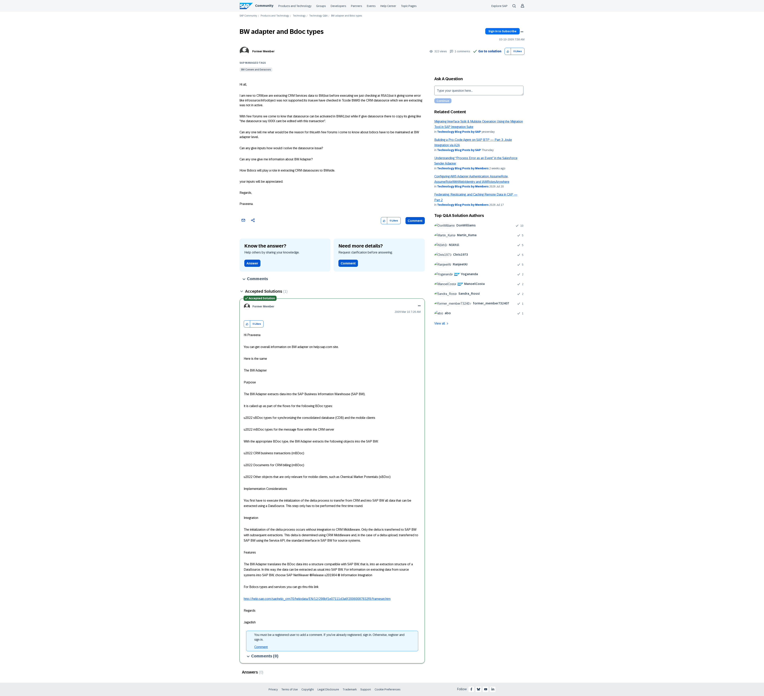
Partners (356, 6)
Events (371, 6)
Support (365, 689)
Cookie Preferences (388, 689)
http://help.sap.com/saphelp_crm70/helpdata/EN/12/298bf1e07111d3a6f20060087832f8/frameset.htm (317, 598)
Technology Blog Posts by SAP (459, 131)
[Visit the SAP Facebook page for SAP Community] (471, 689)
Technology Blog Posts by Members (463, 168)
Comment (415, 220)
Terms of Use (289, 689)
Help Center (388, 6)
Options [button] (521, 31)
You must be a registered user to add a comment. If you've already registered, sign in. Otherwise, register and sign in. (329, 637)
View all (439, 323)
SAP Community (248, 16)
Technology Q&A (318, 16)
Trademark (350, 689)
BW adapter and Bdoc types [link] (346, 16)
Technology (299, 16)
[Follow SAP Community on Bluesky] (478, 689)
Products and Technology (294, 6)
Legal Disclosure (328, 689)
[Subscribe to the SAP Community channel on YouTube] (485, 689)
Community (264, 5)
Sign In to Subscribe (502, 31)
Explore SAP (499, 6)
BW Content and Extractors (256, 69)
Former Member (263, 51)
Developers (338, 6)
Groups (321, 6)
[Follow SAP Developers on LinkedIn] (492, 689)
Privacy (273, 689)
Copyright (307, 689)
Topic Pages (409, 6)
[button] (508, 51)
